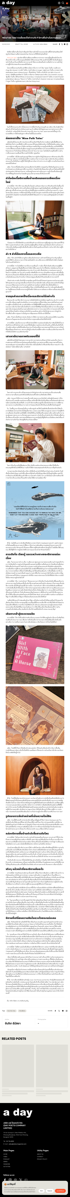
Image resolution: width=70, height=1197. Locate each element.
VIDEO (5, 1157)
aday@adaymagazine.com (17, 1144)
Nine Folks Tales (11, 1011)
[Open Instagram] (66, 1011)
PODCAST (6, 1159)
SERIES (5, 1162)
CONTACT (40, 1157)
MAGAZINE (6, 1164)
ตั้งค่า (33, 1192)
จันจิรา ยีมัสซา (43, 44)
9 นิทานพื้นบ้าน (22, 1011)
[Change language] (59, 3)
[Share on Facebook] (55, 1011)
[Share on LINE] (62, 1011)
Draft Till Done (21, 44)
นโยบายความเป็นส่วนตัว (26, 1190)
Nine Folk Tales (11, 57)
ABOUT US (40, 1154)
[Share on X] (59, 1011)
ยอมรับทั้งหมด (60, 1191)
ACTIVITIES (6, 1167)
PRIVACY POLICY (42, 1159)
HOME (5, 1154)
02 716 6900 (10, 1141)
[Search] (63, 3)
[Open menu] (67, 3)
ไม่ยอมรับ (50, 1191)
